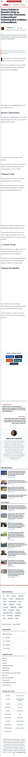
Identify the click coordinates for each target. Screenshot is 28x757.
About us (4, 658)
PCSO (4, 610)
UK (4, 615)
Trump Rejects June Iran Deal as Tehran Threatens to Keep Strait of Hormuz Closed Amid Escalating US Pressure (17, 562)
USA (4, 618)
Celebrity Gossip (19, 598)
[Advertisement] (14, 78)
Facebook (10, 356)
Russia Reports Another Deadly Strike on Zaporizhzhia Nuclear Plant (17, 495)
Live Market (8, 721)
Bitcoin (5, 598)
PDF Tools (8, 695)
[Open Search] (26, 1)
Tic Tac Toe (20, 707)
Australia (13, 596)
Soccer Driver (8, 717)
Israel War (5, 607)
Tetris (20, 714)
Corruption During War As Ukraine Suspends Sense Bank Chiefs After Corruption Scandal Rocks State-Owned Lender (16, 473)
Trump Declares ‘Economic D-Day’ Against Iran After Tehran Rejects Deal (17, 481)
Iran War (19, 604)
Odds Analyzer (8, 731)
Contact (4, 663)
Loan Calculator (7, 724)
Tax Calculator (20, 724)
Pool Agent (11, 610)
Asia (8, 596)
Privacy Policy (5, 680)
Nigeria (20, 607)
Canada (11, 598)
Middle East (13, 607)
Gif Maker (8, 699)
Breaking (5, 4)
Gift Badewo (10, 27)
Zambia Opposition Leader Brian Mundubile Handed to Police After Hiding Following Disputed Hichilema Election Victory (17, 553)
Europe (5, 604)
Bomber (8, 710)
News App (4, 675)
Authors (4, 660)
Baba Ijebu (21, 596)
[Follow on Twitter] (15, 28)
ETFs (20, 601)
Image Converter (20, 695)
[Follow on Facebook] (18, 28)
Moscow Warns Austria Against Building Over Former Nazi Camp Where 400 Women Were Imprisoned (17, 489)
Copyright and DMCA (7, 665)
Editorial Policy (6, 668)
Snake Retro (8, 707)
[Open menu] (2, 1)
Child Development (8, 728)
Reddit (10, 360)
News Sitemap (16, 624)
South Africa (18, 612)
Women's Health (20, 721)
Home (10, 4)
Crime (4, 601)
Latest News (16, 4)
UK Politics (9, 615)
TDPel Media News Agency (14, 1)
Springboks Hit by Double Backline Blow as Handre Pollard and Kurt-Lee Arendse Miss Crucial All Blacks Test (17, 507)
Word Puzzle (20, 704)
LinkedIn (19, 360)
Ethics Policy (5, 670)
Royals (18, 610)
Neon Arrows (20, 710)
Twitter (19, 356)
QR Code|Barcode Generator (20, 700)
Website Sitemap (6, 624)
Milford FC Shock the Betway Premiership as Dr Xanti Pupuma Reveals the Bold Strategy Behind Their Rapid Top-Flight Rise (16, 525)
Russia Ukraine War (8, 612)
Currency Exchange (20, 728)
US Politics (17, 615)
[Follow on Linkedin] (21, 28)
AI (3, 596)
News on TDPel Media (7, 677)
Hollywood (11, 604)
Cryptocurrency (12, 601)
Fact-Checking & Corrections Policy (11, 673)
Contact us (22, 4)
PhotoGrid (8, 704)
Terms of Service (6, 685)
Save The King (8, 714)
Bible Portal (20, 717)
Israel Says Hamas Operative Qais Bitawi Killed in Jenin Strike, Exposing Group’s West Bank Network (17, 545)
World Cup (10, 618)
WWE (16, 618)
